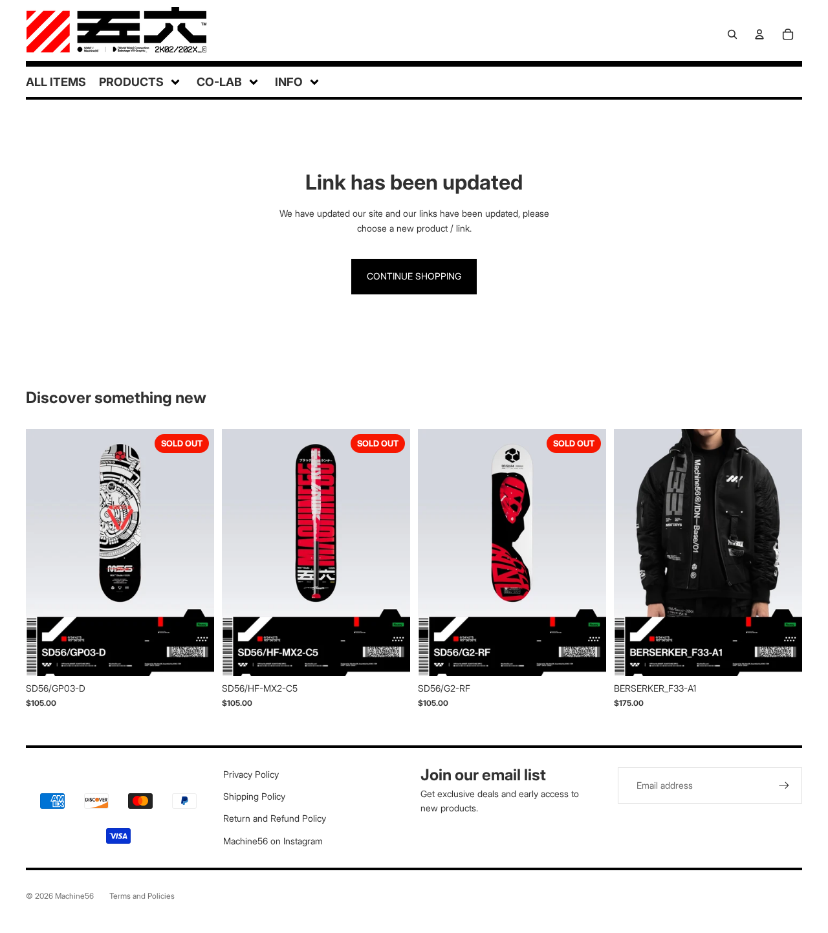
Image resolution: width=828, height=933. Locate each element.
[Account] (759, 34)
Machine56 (74, 896)
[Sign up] (784, 785)
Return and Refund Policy (274, 818)
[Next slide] (194, 552)
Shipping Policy (254, 796)
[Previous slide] (45, 552)
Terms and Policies (142, 896)
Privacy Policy (251, 774)
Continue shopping (414, 275)
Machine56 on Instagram (273, 840)
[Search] (732, 34)
